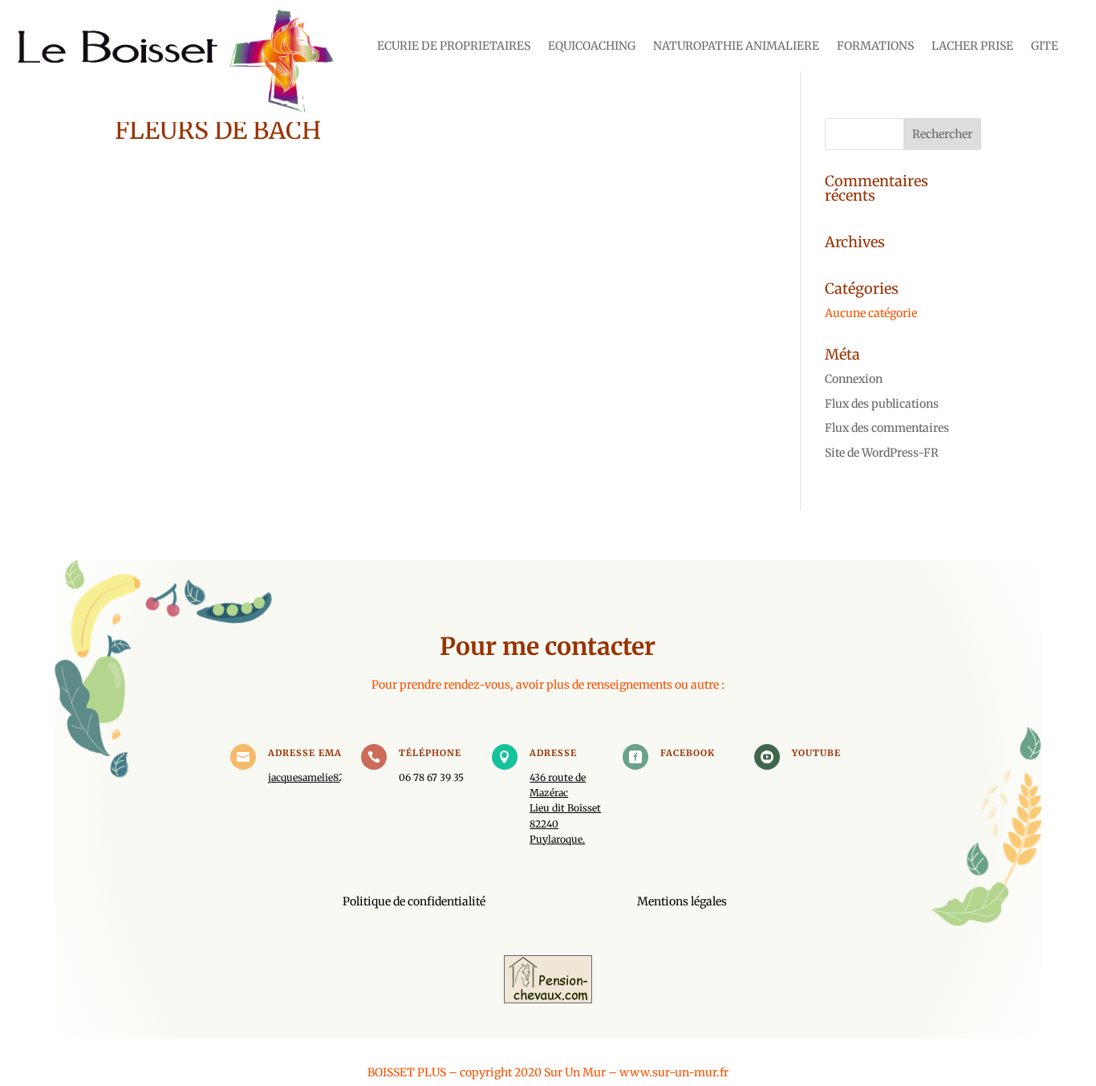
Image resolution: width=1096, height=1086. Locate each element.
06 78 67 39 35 (431, 777)
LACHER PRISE (972, 46)
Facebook (687, 753)
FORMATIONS (875, 46)
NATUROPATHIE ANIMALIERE (736, 46)
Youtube (816, 753)
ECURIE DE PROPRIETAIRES (453, 46)
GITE (1044, 46)
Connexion (854, 379)
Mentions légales (682, 901)
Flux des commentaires (887, 428)
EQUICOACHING (591, 46)
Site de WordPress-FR (882, 452)
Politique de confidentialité (414, 901)
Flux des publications (882, 404)
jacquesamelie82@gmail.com (335, 777)
